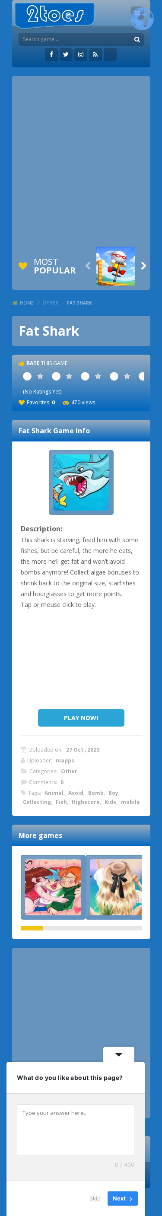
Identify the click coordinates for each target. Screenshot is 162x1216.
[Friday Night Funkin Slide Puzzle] (53, 887)
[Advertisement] (81, 161)
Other (50, 303)
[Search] (137, 39)
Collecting (37, 802)
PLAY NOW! (81, 718)
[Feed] (95, 54)
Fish (61, 802)
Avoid (75, 793)
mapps (65, 760)
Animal (54, 793)
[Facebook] (51, 54)
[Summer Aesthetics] (118, 887)
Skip (95, 1198)
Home (27, 303)
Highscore (86, 802)
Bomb (96, 793)
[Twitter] (66, 54)
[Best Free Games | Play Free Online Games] (55, 16)
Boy (113, 793)
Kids (110, 802)
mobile (130, 802)
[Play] (115, 266)
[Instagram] (80, 54)
